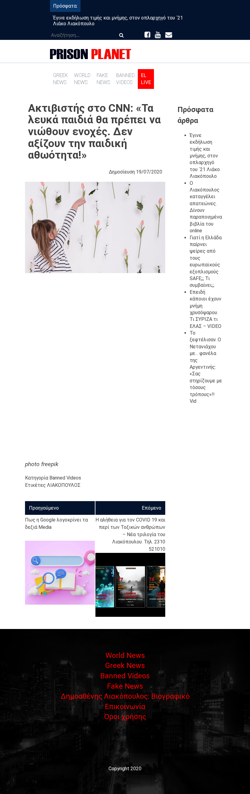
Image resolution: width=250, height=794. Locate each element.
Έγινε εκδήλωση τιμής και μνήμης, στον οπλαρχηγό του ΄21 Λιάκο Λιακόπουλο (205, 155)
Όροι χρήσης (125, 716)
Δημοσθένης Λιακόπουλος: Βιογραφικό (125, 696)
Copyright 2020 (125, 768)
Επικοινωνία (125, 706)
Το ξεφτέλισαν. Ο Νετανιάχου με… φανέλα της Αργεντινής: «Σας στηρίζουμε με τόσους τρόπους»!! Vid (206, 367)
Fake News (103, 78)
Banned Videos (125, 78)
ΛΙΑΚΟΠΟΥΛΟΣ (63, 485)
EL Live (146, 78)
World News (82, 78)
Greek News (60, 78)
